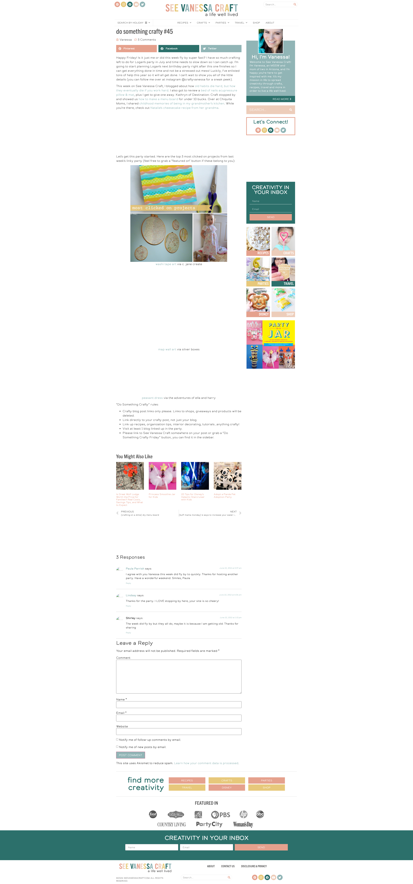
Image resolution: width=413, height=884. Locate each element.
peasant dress (152, 398)
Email (121, 712)
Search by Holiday (130, 22)
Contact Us (228, 866)
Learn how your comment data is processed (206, 763)
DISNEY (264, 314)
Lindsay (131, 595)
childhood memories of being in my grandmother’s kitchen (181, 103)
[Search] (295, 4)
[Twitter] (142, 4)
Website (122, 726)
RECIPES (263, 253)
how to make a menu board (158, 99)
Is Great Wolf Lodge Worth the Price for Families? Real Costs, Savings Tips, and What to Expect (129, 500)
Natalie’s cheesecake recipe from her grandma (184, 108)
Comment (123, 657)
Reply (128, 583)
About (270, 22)
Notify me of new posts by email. (142, 747)
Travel (239, 22)
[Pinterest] (117, 4)
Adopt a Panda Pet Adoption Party (225, 496)
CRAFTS (288, 253)
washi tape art (166, 264)
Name (121, 699)
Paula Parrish (135, 568)
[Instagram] (123, 4)
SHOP (290, 314)
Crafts (202, 22)
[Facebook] (130, 4)
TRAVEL (289, 283)
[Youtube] (136, 4)
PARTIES (263, 283)
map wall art (167, 349)
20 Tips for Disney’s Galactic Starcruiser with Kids (193, 497)
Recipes (182, 22)
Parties (221, 22)
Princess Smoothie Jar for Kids (162, 496)
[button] (270, 99)
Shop (256, 22)
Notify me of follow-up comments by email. (150, 740)
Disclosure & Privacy (254, 866)
